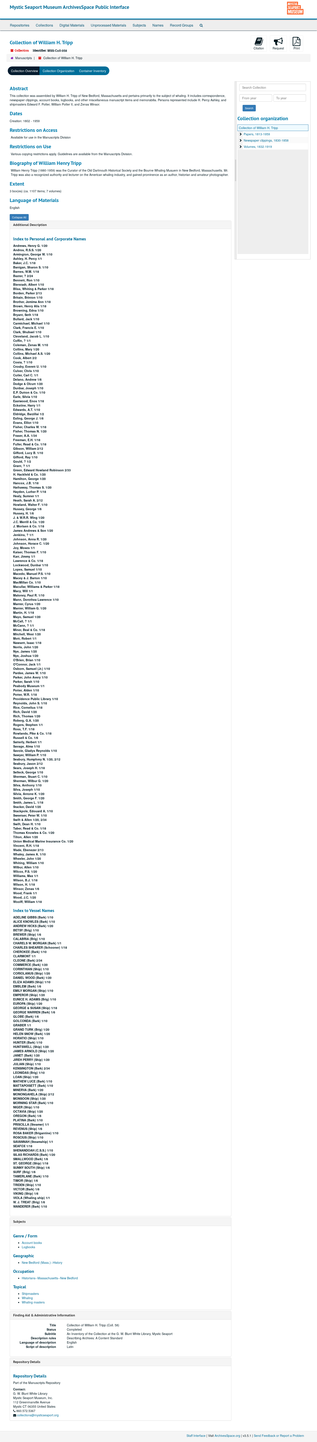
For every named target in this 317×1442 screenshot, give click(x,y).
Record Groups (181, 25)
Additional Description (30, 224)
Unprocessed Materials (108, 25)
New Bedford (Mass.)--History (42, 1262)
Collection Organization (58, 71)
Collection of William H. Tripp (258, 128)
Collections (44, 25)
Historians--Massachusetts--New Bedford (50, 1278)
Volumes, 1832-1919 (258, 146)
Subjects (139, 25)
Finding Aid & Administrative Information (44, 1315)
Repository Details (26, 1362)
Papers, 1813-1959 (257, 134)
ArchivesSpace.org (227, 1435)
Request (278, 48)
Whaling (27, 1298)
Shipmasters (30, 1293)
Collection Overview (24, 71)
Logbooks (28, 1247)
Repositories (19, 25)
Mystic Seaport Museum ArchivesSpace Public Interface (69, 7)
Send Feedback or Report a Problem (279, 1435)
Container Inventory (92, 71)
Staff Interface (196, 1435)
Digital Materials (72, 25)
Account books (32, 1242)
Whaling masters (33, 1302)
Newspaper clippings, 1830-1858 (266, 140)
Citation (259, 48)
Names (157, 25)
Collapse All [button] (19, 217)
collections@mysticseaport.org (38, 1415)
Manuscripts (23, 58)
